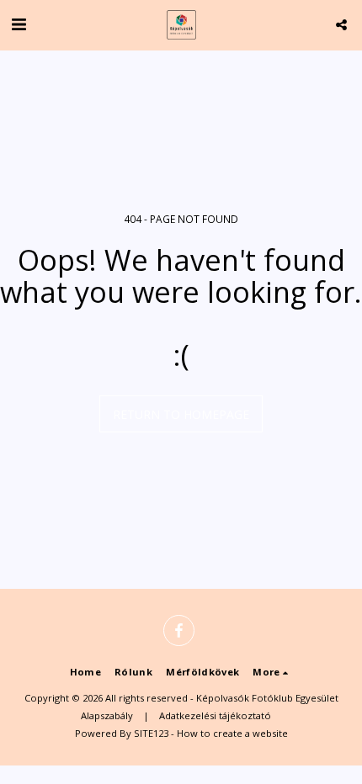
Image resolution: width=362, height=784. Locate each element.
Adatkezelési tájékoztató (215, 715)
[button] (18, 24)
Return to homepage (181, 414)
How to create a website (232, 733)
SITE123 (151, 733)
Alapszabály (107, 715)
